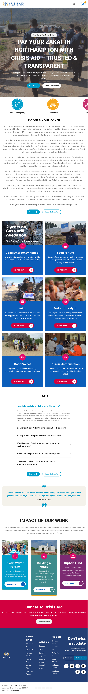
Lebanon (42, 659)
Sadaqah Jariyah (65, 308)
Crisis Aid (16, 685)
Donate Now (19, 270)
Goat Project (22, 364)
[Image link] (6, 655)
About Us (29, 650)
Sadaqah (42, 646)
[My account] (74, 4)
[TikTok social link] (83, 672)
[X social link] (72, 666)
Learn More (11, 584)
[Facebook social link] (66, 666)
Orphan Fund (73, 563)
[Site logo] (13, 4)
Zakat (22, 308)
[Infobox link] (17, 106)
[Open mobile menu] (78, 4)
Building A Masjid (44, 565)
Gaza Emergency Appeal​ (22, 253)
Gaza (41, 649)
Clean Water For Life (15, 565)
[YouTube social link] (83, 666)
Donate (32, 86)
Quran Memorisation (65, 364)
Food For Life (65, 253)
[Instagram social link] (77, 666)
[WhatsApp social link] (77, 672)
